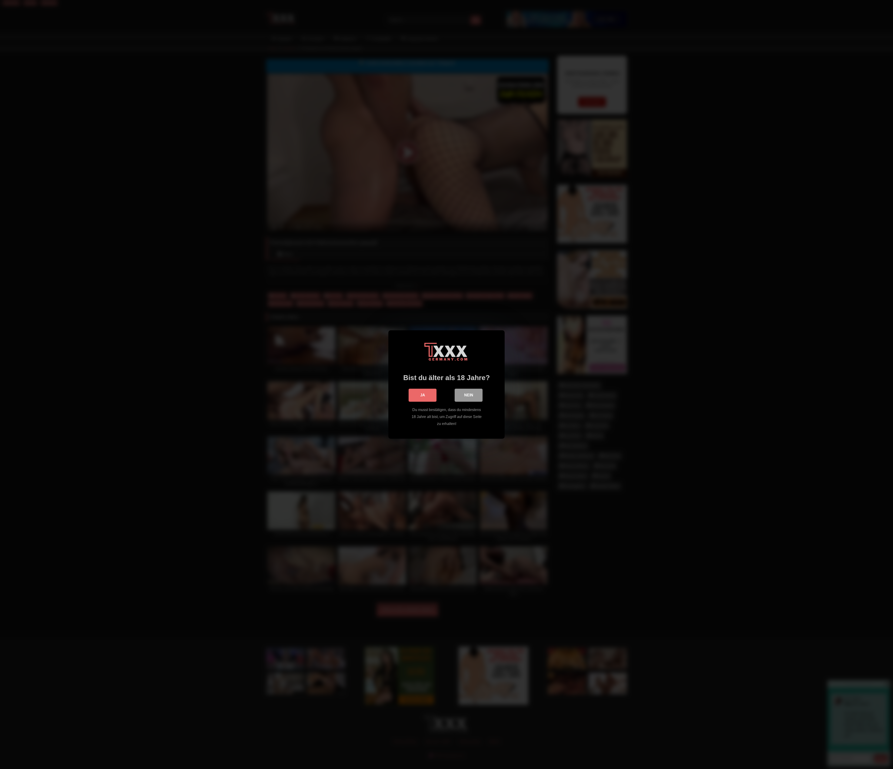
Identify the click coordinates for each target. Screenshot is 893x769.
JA (422, 395)
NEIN (468, 395)
